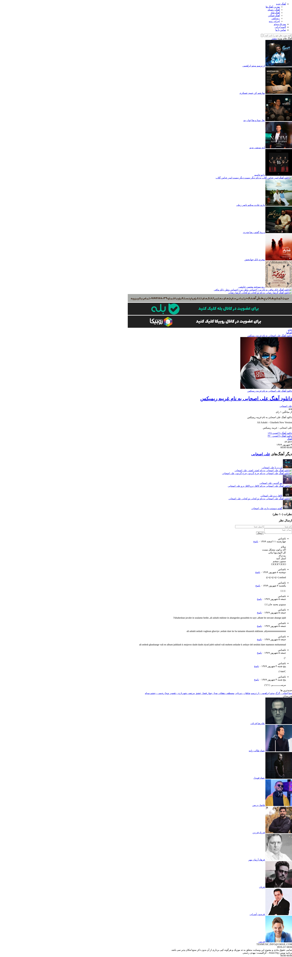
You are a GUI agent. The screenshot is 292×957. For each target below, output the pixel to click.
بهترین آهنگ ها (273, 6)
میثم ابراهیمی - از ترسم (263, 693)
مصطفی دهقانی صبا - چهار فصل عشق (214, 693)
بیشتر (274, 38)
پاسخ (255, 541)
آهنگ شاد (275, 12)
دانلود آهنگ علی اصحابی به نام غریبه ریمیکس (269, 335)
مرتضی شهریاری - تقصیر (182, 693)
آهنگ (289, 439)
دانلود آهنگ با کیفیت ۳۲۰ (280, 436)
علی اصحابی (286, 406)
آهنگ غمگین (274, 15)
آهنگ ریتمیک (274, 9)
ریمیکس (275, 18)
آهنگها (289, 332)
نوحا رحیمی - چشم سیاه (157, 693)
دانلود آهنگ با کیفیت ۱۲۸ (280, 433)
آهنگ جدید (281, 4)
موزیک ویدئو (280, 24)
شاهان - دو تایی (242, 693)
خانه (290, 329)
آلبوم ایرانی (280, 27)
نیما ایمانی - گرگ (283, 693)
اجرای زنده (274, 21)
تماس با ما (280, 30)
